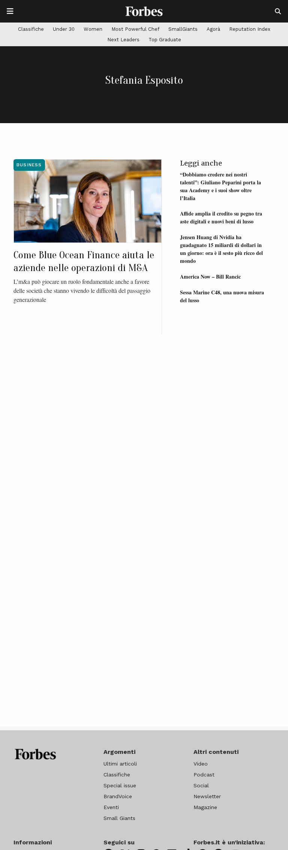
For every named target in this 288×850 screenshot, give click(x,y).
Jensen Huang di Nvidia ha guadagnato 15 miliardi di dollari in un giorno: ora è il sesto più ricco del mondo (221, 249)
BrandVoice (118, 796)
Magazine (205, 807)
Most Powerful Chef (135, 29)
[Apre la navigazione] (10, 11)
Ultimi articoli (120, 764)
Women (93, 29)
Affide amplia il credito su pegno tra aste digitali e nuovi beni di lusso (221, 217)
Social (201, 785)
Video (201, 764)
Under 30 (64, 29)
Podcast (204, 775)
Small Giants (119, 818)
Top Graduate (164, 39)
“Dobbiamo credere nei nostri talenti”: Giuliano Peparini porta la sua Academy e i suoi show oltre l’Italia (220, 186)
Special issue (120, 785)
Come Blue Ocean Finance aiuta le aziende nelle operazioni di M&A (84, 261)
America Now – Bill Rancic (210, 276)
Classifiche (31, 29)
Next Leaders (123, 39)
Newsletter (207, 796)
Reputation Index (249, 29)
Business (29, 164)
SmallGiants (183, 29)
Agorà (213, 29)
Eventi (111, 807)
